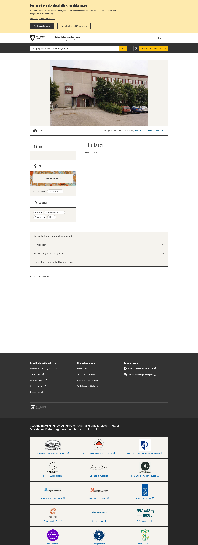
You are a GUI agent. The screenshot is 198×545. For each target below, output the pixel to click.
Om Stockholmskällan (86, 374)
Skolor (37, 212)
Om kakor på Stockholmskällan (42, 19)
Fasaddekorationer (54, 212)
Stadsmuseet (35, 374)
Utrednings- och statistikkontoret (150, 130)
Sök (122, 48)
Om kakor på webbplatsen (87, 386)
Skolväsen (39, 217)
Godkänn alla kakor (42, 26)
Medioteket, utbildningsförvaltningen (45, 369)
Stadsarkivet (35, 392)
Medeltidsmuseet (37, 380)
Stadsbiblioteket (36, 386)
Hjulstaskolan (54, 191)
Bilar (51, 217)
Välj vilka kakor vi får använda (74, 26)
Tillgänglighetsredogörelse (88, 380)
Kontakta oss (82, 369)
